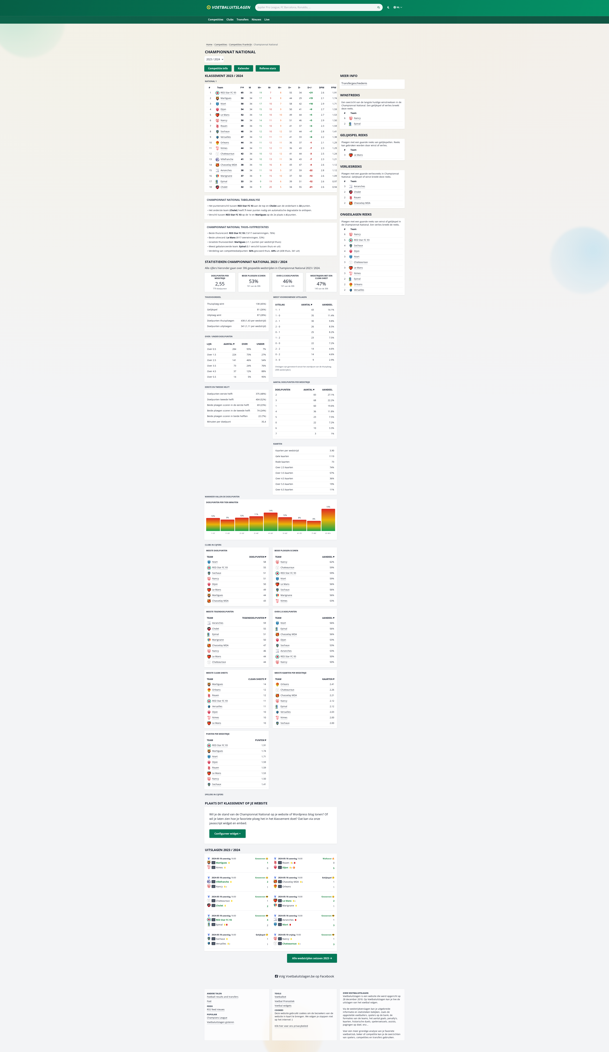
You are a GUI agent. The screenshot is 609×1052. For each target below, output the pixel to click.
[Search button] (378, 7)
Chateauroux (227, 153)
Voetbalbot (280, 996)
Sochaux (225, 131)
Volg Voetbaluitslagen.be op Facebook (306, 976)
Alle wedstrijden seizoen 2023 (311, 958)
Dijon (223, 109)
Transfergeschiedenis (354, 83)
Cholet (224, 186)
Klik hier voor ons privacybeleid (291, 1025)
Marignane (226, 175)
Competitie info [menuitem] (218, 68)
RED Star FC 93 (228, 92)
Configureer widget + (227, 833)
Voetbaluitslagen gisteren (220, 1022)
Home (209, 44)
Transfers (243, 19)
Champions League (217, 1017)
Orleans (225, 142)
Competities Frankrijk (240, 44)
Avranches (226, 170)
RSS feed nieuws (216, 1009)
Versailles (226, 136)
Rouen (224, 125)
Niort (223, 103)
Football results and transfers (222, 996)
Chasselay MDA (229, 164)
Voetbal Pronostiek (284, 1001)
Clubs (229, 19)
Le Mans (225, 114)
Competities (215, 19)
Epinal (224, 181)
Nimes (224, 148)
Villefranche (227, 159)
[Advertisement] (304, 34)
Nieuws (256, 19)
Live (266, 19)
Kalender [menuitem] (243, 68)
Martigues (226, 98)
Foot (209, 1001)
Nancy (224, 120)
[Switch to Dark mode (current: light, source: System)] (388, 7)
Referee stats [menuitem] (267, 68)
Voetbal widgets (283, 1005)
